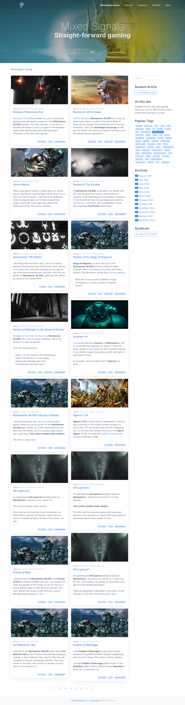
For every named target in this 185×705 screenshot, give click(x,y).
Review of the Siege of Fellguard (92, 257)
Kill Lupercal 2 (21, 490)
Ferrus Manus (21, 184)
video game (140, 144)
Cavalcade (94, 700)
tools (168, 129)
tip (160, 135)
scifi (50, 142)
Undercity (77, 436)
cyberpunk (140, 147)
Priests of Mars (22, 572)
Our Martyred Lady (24, 644)
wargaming (147, 153)
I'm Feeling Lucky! (146, 92)
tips (170, 153)
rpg (156, 126)
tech (165, 144)
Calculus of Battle (45, 421)
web (147, 159)
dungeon (139, 138)
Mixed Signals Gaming (109, 5)
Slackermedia (77, 700)
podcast (146, 150)
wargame (48, 372)
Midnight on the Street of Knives (28, 336)
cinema (146, 141)
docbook (165, 162)
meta (148, 129)
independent (156, 159)
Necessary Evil (20, 118)
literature (165, 141)
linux (148, 156)
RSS (154, 234)
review (160, 129)
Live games (142, 5)
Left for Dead (79, 118)
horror (155, 141)
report (169, 138)
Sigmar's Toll (80, 415)
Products (156, 5)
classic (165, 156)
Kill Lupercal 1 (81, 569)
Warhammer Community (84, 203)
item (137, 153)
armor (150, 162)
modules (139, 135)
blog (148, 135)
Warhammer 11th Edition (27, 257)
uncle (167, 135)
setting (156, 156)
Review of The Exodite (86, 184)
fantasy (139, 159)
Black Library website (114, 272)
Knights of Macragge (85, 644)
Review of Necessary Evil (28, 112)
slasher (151, 144)
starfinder (150, 138)
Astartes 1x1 (80, 336)
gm (137, 132)
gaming (43, 287)
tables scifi (157, 150)
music (167, 150)
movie (138, 141)
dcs (159, 144)
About (168, 5)
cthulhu (139, 156)
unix (137, 150)
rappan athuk (160, 153)
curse (160, 138)
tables (150, 147)
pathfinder (145, 132)
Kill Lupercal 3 (81, 487)
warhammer (60, 142)
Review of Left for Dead (87, 112)
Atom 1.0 (142, 234)
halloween (140, 162)
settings (42, 142)
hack (158, 147)
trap (155, 135)
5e (154, 129)
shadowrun (168, 147)
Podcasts (128, 5)
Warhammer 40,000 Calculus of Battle (36, 415)
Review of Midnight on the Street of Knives (38, 329)
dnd (168, 126)
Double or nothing (109, 433)
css (157, 162)
